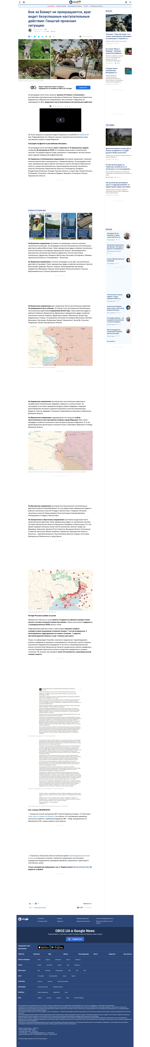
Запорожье (58, 959)
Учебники (47, 970)
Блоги (95, 954)
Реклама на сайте (42, 921)
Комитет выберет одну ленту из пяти (116, 41)
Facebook (83, 135)
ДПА (69, 970)
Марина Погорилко (38, 29)
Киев (39, 959)
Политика (36, 954)
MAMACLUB (56, 992)
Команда (59, 918)
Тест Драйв (41, 976)
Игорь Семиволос (111, 312)
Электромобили (53, 976)
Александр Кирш (111, 301)
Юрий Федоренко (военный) (114, 251)
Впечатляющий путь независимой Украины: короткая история (114, 331)
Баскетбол (49, 965)
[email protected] (38, 1034)
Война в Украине (61, 6)
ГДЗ (39, 970)
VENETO (86, 6)
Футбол (39, 965)
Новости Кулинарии (63, 981)
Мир (49, 954)
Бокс (68, 965)
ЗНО (77, 970)
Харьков (48, 959)
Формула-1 (77, 965)
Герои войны (51, 6)
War (46, 29)
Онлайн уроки (59, 970)
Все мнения (110, 341)
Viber (87, 867)
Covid (66, 992)
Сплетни (49, 997)
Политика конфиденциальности (104, 918)
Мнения (109, 229)
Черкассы (77, 959)
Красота (59, 997)
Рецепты (40, 981)
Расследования (84, 954)
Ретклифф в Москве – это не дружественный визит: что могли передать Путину (115, 320)
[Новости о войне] (80, 908)
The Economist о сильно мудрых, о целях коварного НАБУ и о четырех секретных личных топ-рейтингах (114, 296)
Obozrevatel (77, 867)
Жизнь (65, 954)
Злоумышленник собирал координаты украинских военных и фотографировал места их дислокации (117, 191)
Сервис (73, 976)
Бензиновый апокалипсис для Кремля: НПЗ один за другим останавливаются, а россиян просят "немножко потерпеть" (115, 247)
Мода (67, 997)
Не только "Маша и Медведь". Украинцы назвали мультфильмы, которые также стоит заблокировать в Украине (114, 51)
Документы (60, 921)
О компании (41, 918)
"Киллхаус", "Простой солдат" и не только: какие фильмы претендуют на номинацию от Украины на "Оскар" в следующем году (119, 36)
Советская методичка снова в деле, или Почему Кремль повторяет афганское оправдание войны (115, 308)
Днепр (68, 959)
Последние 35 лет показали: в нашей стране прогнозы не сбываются (113, 235)
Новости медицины (43, 992)
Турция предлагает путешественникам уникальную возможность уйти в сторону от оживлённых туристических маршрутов (114, 79)
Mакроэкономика (57, 987)
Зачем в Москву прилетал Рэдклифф (115, 260)
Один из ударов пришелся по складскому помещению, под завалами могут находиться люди (119, 173)
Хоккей (59, 965)
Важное (109, 11)
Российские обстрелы (96, 6)
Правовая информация (83, 918)
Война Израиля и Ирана (75, 6)
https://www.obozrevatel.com (75, 1005)
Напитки (50, 981)
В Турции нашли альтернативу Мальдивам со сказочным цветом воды (113, 71)
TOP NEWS (110, 125)
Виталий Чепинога (111, 324)
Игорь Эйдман (110, 263)
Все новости (128, 954)
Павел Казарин (111, 239)
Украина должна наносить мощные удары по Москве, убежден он (119, 156)
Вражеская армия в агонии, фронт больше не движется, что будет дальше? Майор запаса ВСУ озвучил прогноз (118, 151)
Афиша (39, 997)
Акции (64, 976)
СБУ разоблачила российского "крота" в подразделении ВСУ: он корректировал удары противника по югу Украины (118, 185)
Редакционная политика (40, 907)
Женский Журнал (79, 997)
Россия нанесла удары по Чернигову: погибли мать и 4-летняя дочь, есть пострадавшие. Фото (118, 167)
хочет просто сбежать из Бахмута (41, 816)
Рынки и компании (43, 987)
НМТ (85, 970)
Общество (112, 954)
